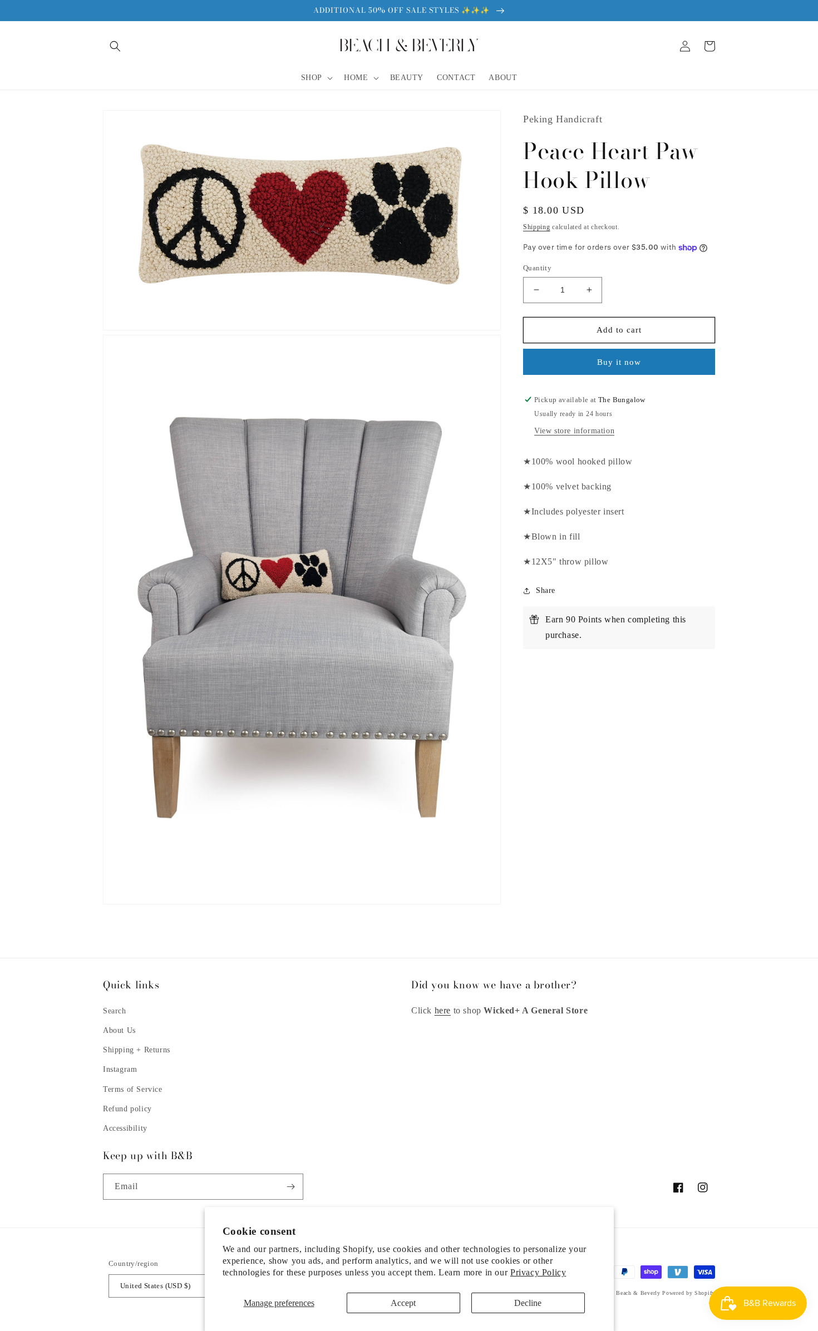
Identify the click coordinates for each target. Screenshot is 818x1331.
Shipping (536, 227)
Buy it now (619, 362)
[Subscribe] (290, 1187)
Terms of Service (132, 1089)
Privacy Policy (538, 1272)
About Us (119, 1030)
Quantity (537, 268)
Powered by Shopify (688, 1293)
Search (114, 1011)
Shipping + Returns (136, 1050)
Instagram (120, 1069)
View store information (574, 431)
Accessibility (125, 1128)
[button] (115, 46)
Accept (403, 1303)
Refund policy (127, 1109)
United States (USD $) (155, 1285)
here (443, 1010)
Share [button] (545, 590)
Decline (527, 1303)
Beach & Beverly (638, 1293)
